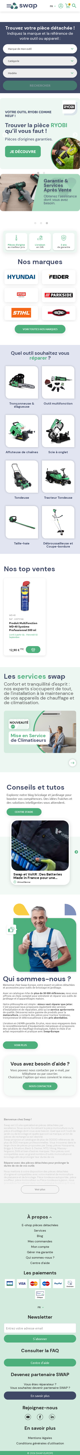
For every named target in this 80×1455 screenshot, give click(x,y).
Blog (40, 1236)
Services (40, 1231)
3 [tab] (46, 223)
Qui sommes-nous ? (40, 1258)
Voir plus (20, 1045)
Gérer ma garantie (40, 1252)
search (74, 6)
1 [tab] (37, 173)
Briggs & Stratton (14, 1148)
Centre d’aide (24, 812)
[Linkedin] (52, 1417)
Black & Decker (33, 1148)
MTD (45, 1148)
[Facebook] (40, 1417)
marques (44, 1151)
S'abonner (40, 1339)
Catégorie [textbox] (13, 61)
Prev (4, 134)
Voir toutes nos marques (40, 329)
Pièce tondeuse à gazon (54, 1180)
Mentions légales (40, 1438)
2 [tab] (43, 173)
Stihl (17, 1151)
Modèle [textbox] (12, 73)
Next (74, 134)
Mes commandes (40, 1241)
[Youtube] (28, 1417)
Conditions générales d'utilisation (40, 1443)
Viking (52, 1148)
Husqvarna (68, 1145)
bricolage (9, 1157)
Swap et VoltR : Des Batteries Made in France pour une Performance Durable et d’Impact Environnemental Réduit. (37, 876)
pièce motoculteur (25, 1180)
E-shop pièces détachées (40, 1225)
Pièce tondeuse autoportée (53, 1177)
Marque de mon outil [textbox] (20, 48)
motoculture (61, 1154)
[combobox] (40, 48)
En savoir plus (40, 1396)
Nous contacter (40, 1086)
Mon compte (40, 1247)
